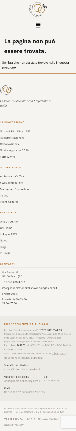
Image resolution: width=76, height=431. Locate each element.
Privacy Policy (48, 419)
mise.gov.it (58, 353)
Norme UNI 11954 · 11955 (15, 131)
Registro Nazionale (12, 137)
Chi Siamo (6, 227)
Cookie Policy (14, 425)
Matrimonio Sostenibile (14, 189)
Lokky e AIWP (8, 234)
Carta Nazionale (10, 144)
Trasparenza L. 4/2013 (19, 419)
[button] (38, 25)
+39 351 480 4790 (13, 282)
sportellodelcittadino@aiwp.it (22, 369)
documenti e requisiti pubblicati (23, 357)
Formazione (7, 156)
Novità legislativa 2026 (14, 150)
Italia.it (4, 195)
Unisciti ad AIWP (10, 221)
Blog (3, 247)
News (3, 240)
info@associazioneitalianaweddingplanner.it (29, 288)
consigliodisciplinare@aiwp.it (22, 380)
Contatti (5, 253)
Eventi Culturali (9, 201)
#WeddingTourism (11, 182)
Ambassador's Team (13, 176)
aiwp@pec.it (10, 293)
